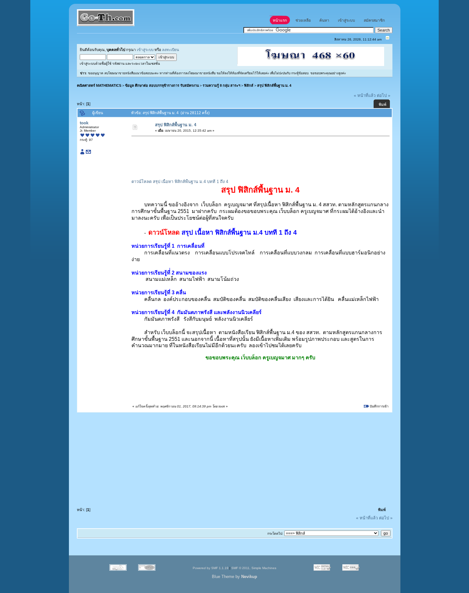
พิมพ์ (382, 104)
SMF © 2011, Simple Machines (253, 568)
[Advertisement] (248, 153)
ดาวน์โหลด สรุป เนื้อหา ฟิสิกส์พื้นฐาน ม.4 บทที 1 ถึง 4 (179, 181)
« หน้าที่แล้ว (365, 95)
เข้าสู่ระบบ (145, 50)
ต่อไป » (383, 95)
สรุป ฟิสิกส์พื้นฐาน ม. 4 (274, 85)
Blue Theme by (234, 576)
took (84, 123)
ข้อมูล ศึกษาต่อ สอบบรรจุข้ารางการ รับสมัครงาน (162, 85)
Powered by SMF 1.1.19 (210, 568)
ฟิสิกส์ (248, 85)
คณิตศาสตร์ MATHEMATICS (99, 85)
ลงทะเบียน (170, 50)
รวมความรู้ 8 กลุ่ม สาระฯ (221, 85)
